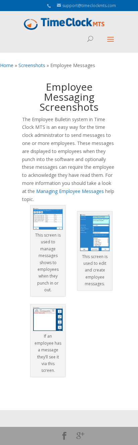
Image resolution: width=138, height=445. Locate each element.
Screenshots (31, 65)
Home (6, 65)
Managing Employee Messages (70, 191)
